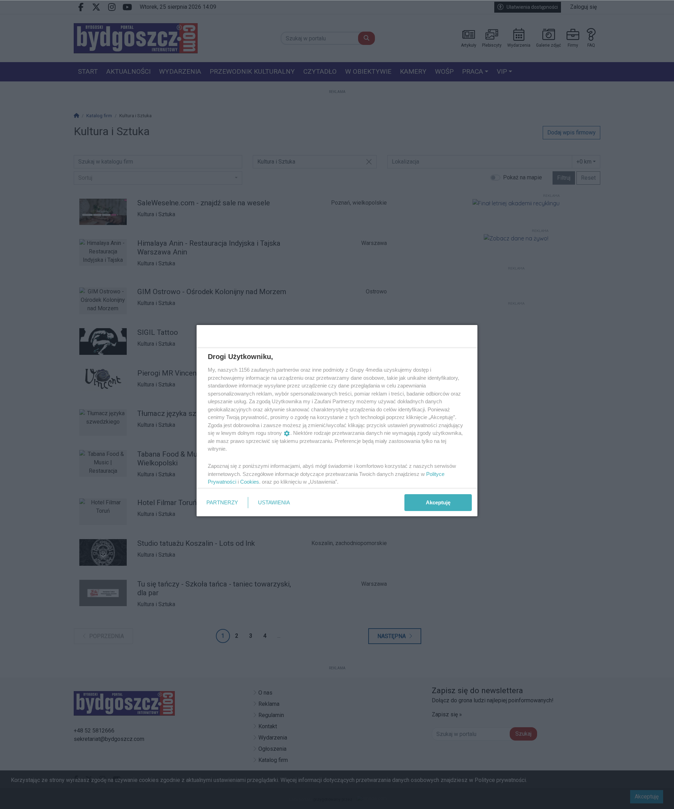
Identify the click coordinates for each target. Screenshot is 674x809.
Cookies (249, 482)
